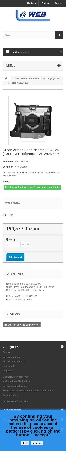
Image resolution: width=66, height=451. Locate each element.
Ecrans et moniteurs (14, 361)
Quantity (10, 239)
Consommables (11, 357)
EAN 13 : (10, 299)
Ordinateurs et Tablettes (16, 377)
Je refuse (37, 443)
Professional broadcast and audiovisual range (28, 390)
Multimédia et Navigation (16, 381)
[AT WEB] (33, 16)
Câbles (6, 352)
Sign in (58, 3)
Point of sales (10, 395)
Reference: (8, 161)
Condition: (8, 166)
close (25, 443)
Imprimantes (9, 366)
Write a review (12, 202)
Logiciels (8, 370)
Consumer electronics (15, 386)
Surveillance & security (15, 401)
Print (10, 214)
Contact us (32, 3)
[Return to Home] (6, 78)
